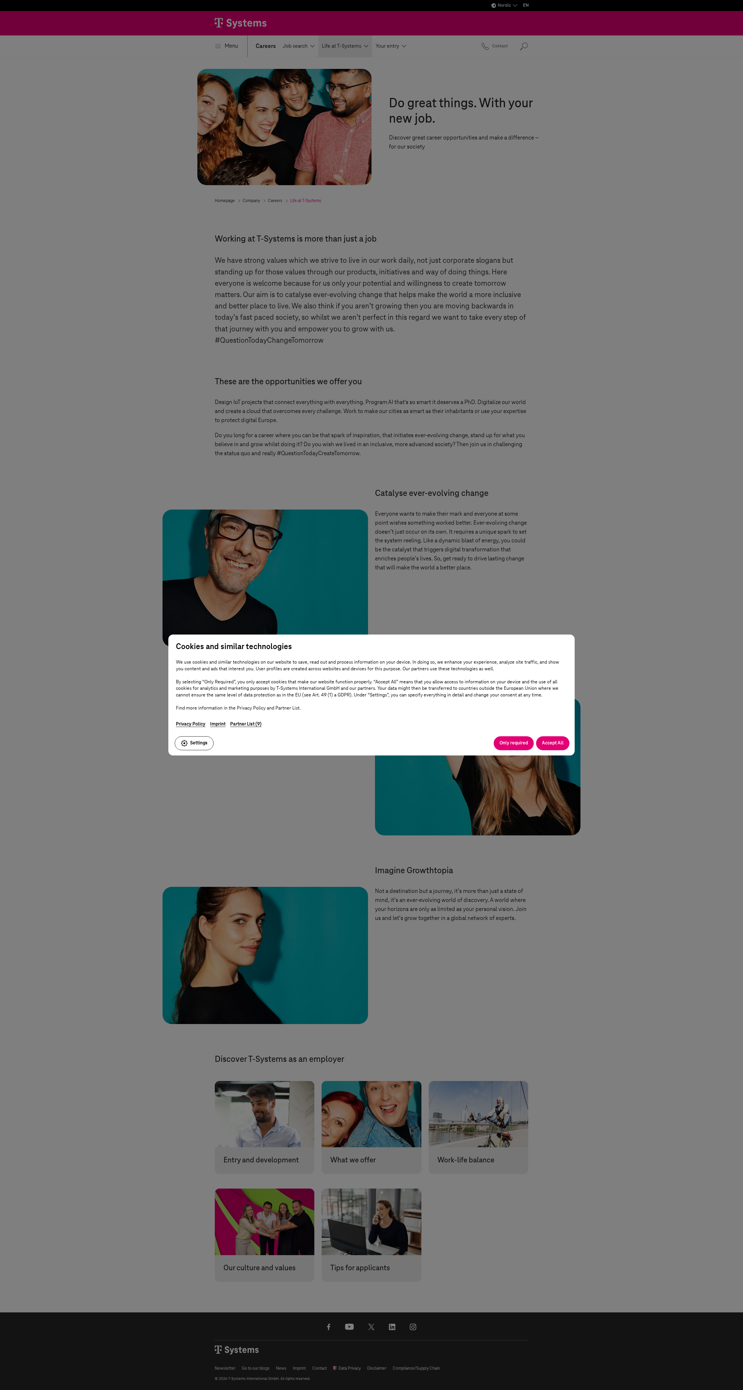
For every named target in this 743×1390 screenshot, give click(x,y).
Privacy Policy (190, 724)
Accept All (553, 743)
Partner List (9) (246, 724)
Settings (199, 743)
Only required (513, 743)
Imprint (218, 724)
